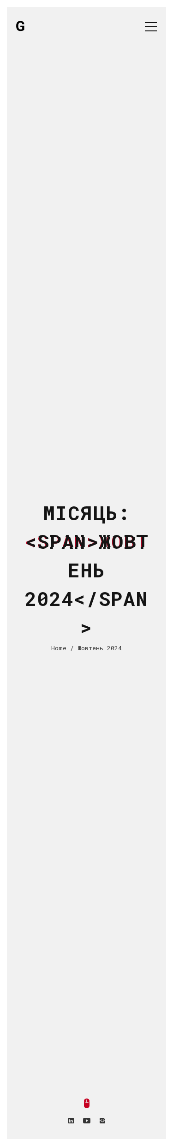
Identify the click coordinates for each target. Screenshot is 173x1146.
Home (58, 648)
